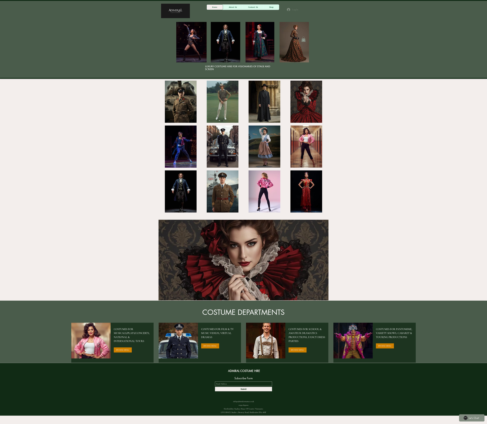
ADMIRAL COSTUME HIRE (244, 371)
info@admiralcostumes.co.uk (243, 401)
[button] (303, 39)
